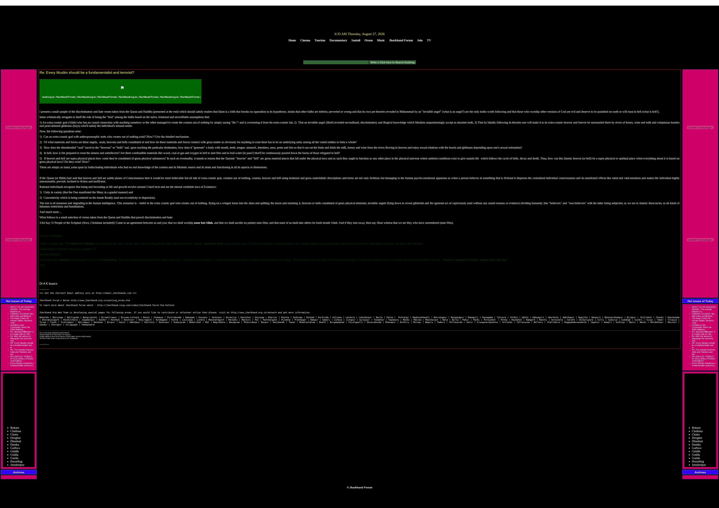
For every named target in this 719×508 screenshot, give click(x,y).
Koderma (15, 464)
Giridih (14, 444)
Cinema (305, 40)
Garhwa (15, 440)
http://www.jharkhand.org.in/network (254, 312)
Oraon (369, 40)
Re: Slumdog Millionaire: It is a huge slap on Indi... (22, 333)
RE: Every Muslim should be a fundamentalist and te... (21, 345)
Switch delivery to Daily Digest (65, 336)
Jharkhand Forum (401, 40)
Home (292, 40)
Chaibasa (15, 423)
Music (381, 40)
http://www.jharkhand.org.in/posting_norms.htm (100, 300)
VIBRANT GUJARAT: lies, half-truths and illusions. (22, 315)
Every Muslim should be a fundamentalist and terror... (22, 364)
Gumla (14, 450)
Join (420, 40)
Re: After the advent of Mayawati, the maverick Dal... (21, 338)
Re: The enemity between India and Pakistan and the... (22, 352)
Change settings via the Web (48, 334)
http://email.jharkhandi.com (113, 293)
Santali (355, 40)
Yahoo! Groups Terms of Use (60, 338)
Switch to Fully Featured (83, 336)
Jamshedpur (17, 457)
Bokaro (14, 420)
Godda (14, 447)
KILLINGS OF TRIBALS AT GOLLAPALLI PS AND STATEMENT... (21, 358)
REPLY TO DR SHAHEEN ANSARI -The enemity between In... (22, 309)
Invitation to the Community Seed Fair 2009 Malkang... (20, 327)
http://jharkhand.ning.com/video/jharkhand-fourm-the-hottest (136, 305)
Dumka (14, 437)
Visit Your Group (45, 338)
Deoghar (15, 430)
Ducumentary (338, 40)
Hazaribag (16, 454)
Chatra (14, 427)
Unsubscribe (74, 338)
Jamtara (14, 461)
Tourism (320, 40)
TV (429, 40)
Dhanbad (15, 434)
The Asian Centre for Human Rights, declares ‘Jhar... (21, 320)
